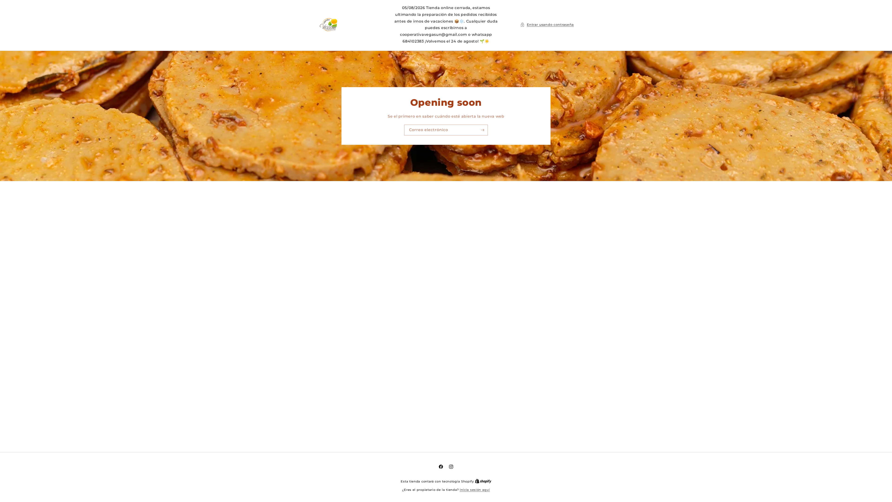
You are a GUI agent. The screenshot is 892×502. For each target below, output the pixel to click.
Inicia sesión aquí (475, 490)
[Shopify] (483, 481)
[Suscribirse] (482, 130)
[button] (547, 25)
